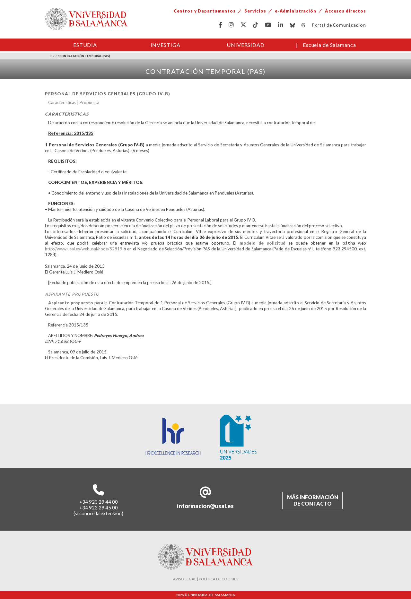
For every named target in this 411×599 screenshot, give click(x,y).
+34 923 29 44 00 (98, 502)
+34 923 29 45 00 (98, 507)
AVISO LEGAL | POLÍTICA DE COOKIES (205, 579)
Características (62, 102)
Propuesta (89, 102)
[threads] (304, 25)
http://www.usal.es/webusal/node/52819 (83, 248)
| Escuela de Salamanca (326, 45)
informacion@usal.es (205, 505)
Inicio (53, 56)
